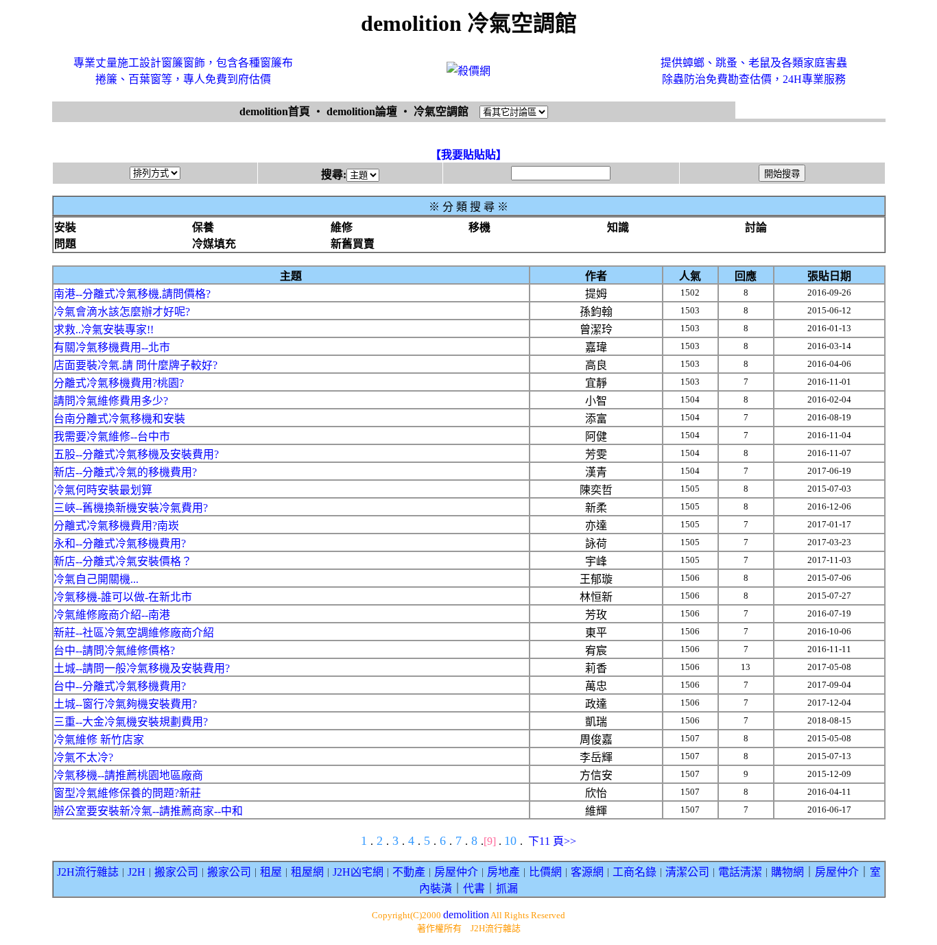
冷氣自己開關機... (96, 579)
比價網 (545, 872)
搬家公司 (176, 872)
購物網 (787, 872)
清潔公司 (687, 872)
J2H (136, 872)
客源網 (587, 872)
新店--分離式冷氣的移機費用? (125, 472)
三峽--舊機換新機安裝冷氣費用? (131, 508)
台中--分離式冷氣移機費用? (120, 686)
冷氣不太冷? (83, 757)
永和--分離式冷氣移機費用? (120, 543)
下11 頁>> (552, 841)
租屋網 (307, 872)
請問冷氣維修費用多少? (111, 401)
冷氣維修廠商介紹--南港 (112, 615)
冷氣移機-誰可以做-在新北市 (123, 597)
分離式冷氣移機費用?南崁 (116, 525)
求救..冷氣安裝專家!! (104, 329)
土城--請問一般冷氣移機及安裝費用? (142, 668)
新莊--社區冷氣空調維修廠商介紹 (134, 632)
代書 (474, 888)
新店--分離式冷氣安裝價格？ (123, 561)
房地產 (503, 872)
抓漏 (507, 888)
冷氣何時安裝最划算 (103, 490)
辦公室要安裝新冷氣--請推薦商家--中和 (148, 811)
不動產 (408, 872)
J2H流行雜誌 (88, 872)
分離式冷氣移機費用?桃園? (119, 383)
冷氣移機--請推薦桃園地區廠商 (128, 775)
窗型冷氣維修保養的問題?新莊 (127, 793)
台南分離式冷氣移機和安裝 (119, 418)
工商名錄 (634, 872)
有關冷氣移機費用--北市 (112, 347)
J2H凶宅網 (358, 872)
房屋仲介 (456, 872)
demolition (466, 914)
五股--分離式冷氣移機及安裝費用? (136, 454)
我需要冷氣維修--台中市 (112, 436)
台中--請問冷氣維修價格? (114, 650)
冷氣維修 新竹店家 (99, 739)
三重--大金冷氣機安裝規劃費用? (131, 722)
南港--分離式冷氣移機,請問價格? (132, 294)
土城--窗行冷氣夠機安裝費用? (125, 704)
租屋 (271, 872)
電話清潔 (740, 872)
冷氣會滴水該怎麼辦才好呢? (122, 312)
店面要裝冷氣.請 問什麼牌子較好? (135, 365)
